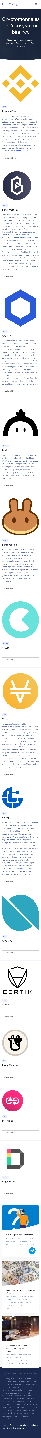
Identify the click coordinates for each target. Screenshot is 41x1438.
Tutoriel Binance (21, 151)
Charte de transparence (16, 1428)
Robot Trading (10, 4)
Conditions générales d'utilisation (23, 1425)
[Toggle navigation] (36, 4)
